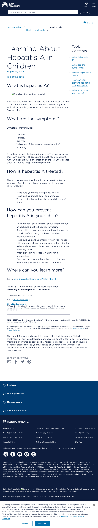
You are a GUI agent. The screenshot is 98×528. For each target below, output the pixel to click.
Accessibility (8, 428)
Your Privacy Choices (44, 433)
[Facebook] (12, 454)
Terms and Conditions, (69, 516)
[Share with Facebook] (16, 361)
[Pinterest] (26, 454)
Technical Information (84, 437)
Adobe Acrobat (32, 496)
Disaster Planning (82, 433)
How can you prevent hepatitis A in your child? (81, 83)
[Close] (94, 505)
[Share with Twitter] (22, 361)
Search (85, 12)
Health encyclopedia (36, 30)
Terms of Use (77, 328)
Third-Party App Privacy (85, 428)
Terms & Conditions (44, 437)
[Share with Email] (9, 361)
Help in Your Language (12, 437)
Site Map (78, 442)
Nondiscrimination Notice (13, 433)
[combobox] (43, 12)
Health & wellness (15, 27)
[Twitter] (5, 454)
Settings (25, 523)
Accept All (42, 523)
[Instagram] (33, 454)
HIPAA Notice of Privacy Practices (50, 428)
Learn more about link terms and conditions (58, 491)
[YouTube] (19, 454)
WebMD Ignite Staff (20, 300)
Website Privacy (9, 442)
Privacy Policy (12, 330)
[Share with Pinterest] (29, 361)
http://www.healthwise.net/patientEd (33, 279)
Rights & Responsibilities (46, 442)
